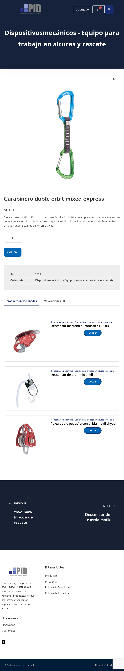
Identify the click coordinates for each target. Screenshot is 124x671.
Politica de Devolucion (58, 587)
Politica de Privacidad (57, 593)
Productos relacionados (21, 301)
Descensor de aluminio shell (72, 375)
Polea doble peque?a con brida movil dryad (83, 424)
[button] (115, 79)
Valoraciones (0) (54, 301)
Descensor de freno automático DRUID (80, 326)
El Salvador (8, 625)
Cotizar (12, 252)
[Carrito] (99, 9)
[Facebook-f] (3, 642)
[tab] (21, 300)
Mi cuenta (51, 581)
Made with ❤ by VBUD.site (107, 665)
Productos (51, 576)
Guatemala (8, 631)
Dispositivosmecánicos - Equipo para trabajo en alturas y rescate (74, 280)
